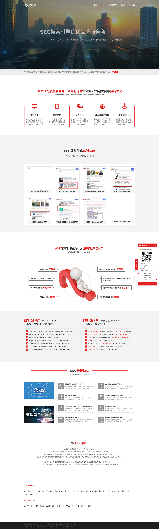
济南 (104, 491)
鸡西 (77, 506)
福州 (113, 491)
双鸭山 (68, 506)
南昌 (109, 491)
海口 (31, 495)
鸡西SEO (103, 5)
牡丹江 (42, 506)
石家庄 (26, 495)
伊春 (58, 506)
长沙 (95, 491)
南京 (42, 491)
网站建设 (123, 5)
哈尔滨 (118, 491)
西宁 (69, 491)
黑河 (37, 506)
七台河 (48, 506)
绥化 (32, 506)
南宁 (65, 491)
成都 (91, 491)
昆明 (82, 491)
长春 (35, 495)
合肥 (47, 491)
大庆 (63, 506)
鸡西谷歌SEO (112, 5)
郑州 (100, 491)
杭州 (29, 491)
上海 (38, 491)
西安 (78, 491)
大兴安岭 (26, 506)
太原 (128, 491)
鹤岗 (73, 506)
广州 (34, 491)
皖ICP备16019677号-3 (68, 526)
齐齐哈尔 (83, 506)
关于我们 (132, 5)
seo (25, 491)
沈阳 (123, 491)
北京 (51, 491)
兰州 (73, 491)
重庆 (56, 491)
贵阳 (87, 491)
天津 (60, 491)
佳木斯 (53, 506)
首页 (95, 5)
